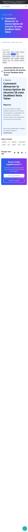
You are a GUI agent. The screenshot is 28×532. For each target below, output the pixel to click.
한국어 (22, 56)
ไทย (12, 60)
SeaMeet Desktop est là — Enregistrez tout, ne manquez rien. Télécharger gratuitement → (14, 2)
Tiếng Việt (16, 60)
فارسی (4, 54)
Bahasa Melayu (6, 58)
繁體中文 (5, 62)
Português (17, 58)
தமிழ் (9, 60)
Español (22, 52)
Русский (4, 60)
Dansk (8, 52)
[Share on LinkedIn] (18, 152)
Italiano (13, 56)
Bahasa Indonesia (6, 56)
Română (22, 58)
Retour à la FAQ (7, 15)
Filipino (8, 54)
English (12, 52)
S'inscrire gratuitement (14, 176)
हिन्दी (17, 54)
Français (13, 54)
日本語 (18, 56)
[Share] (25, 152)
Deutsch (17, 52)
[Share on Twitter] (14, 152)
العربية (4, 52)
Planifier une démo (14, 180)
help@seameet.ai (7, 133)
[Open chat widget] (25, 528)
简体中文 (22, 60)
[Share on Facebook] (22, 152)
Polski (12, 58)
